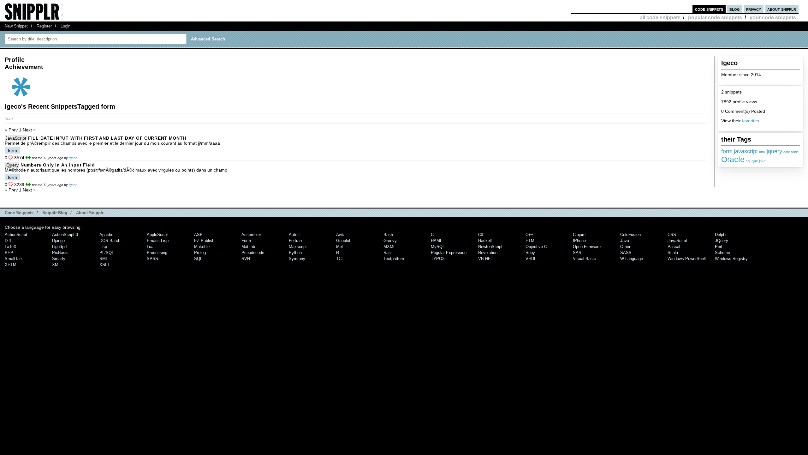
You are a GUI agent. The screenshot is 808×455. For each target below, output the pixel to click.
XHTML (12, 264)
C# (480, 234)
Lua (150, 246)
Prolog (200, 252)
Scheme (722, 252)
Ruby (530, 252)
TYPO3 (437, 258)
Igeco (73, 158)
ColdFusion (630, 234)
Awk (340, 234)
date (786, 152)
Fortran (295, 240)
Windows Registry (731, 258)
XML (56, 264)
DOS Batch (109, 240)
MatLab (248, 246)
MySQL (438, 246)
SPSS (152, 258)
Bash (388, 234)
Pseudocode (252, 252)
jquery (774, 151)
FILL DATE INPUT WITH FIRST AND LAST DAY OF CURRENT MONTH (107, 138)
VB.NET (485, 258)
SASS (626, 252)
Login (65, 26)
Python (295, 252)
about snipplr (781, 9)
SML (103, 258)
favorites (750, 120)
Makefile (202, 246)
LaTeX (10, 246)
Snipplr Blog (54, 212)
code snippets (709, 9)
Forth (246, 240)
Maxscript (298, 246)
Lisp (103, 246)
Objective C (536, 246)
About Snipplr (90, 212)
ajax (755, 161)
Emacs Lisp (158, 240)
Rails (388, 252)
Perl (718, 246)
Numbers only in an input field (58, 164)
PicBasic (60, 252)
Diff (8, 240)
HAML (436, 240)
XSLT (104, 264)
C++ (529, 234)
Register (44, 26)
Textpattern (393, 258)
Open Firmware (587, 246)
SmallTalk (14, 258)
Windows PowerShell (687, 258)
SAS (577, 252)
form (727, 151)
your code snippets (773, 17)
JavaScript (15, 138)
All (8, 118)
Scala (673, 252)
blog (734, 9)
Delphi (720, 234)
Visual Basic (584, 258)
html (762, 152)
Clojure (579, 234)
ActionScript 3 (65, 234)
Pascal (674, 246)
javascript (746, 151)
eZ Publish (204, 240)
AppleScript (157, 234)
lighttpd (59, 246)
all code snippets (660, 17)
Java (624, 240)
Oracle (733, 159)
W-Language (631, 258)
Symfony (297, 258)
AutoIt (294, 234)
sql (748, 161)
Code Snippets (19, 212)
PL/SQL (106, 252)
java (762, 161)
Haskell (485, 240)
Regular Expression (448, 252)
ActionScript (16, 234)
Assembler (251, 234)
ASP (198, 234)
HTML (531, 240)
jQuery (12, 164)
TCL (340, 258)
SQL (198, 258)
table (795, 152)
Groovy (390, 240)
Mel (339, 246)
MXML (389, 246)
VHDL (531, 258)
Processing (157, 252)
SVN (245, 258)
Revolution (487, 252)
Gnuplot (343, 240)
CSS (672, 234)
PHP (9, 252)
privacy (753, 9)
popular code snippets (715, 17)
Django (58, 240)
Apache (106, 234)
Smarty (58, 258)
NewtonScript (490, 246)
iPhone (579, 240)
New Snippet (16, 26)
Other (625, 246)
